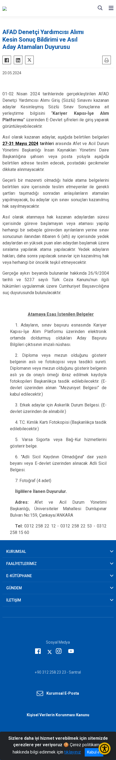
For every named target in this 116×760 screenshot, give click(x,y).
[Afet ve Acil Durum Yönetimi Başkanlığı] (38, 8)
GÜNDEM (14, 588)
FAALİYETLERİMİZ (21, 563)
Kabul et (94, 752)
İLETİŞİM (13, 600)
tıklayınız (72, 752)
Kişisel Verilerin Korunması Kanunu (58, 715)
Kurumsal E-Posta (62, 693)
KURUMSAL (16, 551)
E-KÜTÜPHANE (19, 576)
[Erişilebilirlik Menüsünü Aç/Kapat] (104, 748)
